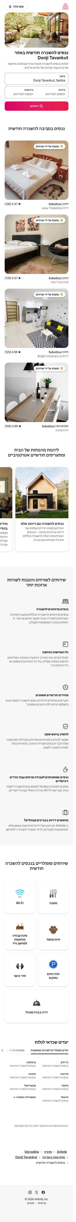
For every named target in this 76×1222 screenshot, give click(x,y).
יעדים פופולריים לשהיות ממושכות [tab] (49, 1050)
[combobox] (36, 80)
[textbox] (52, 94)
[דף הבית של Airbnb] (65, 6)
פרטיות (42, 1203)
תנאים (30, 1203)
